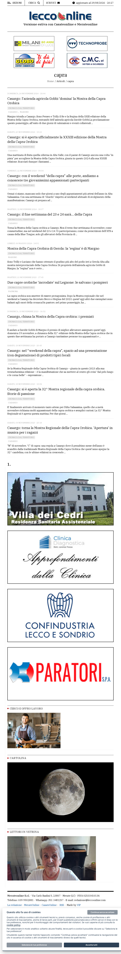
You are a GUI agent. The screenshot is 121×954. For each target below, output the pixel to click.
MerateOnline (31, 905)
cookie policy (13, 925)
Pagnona (13, 291)
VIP (79, 905)
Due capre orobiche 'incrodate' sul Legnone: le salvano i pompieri (57, 282)
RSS (62, 905)
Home (50, 81)
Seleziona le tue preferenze (34, 945)
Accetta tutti (91, 945)
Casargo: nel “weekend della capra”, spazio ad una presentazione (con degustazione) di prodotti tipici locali (57, 352)
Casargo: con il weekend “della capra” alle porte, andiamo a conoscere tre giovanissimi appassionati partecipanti (52, 178)
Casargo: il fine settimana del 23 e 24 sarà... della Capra (49, 214)
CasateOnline (49, 905)
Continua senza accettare (102, 912)
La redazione (14, 905)
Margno (24, 112)
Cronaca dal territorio (21, 108)
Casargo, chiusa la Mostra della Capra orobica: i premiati (50, 316)
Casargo (13, 112)
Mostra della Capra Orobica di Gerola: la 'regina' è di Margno (53, 248)
